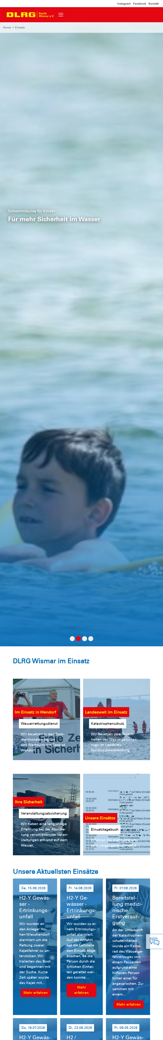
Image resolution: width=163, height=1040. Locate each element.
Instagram (124, 3)
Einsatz (20, 27)
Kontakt (153, 3)
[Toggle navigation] (61, 14)
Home (7, 27)
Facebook (139, 3)
